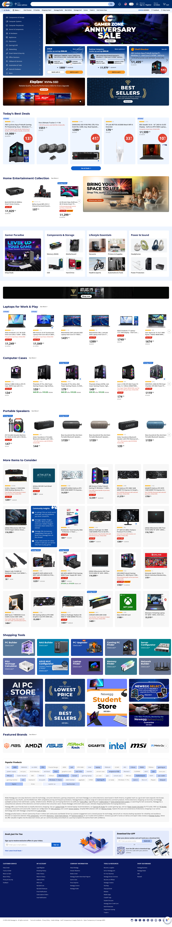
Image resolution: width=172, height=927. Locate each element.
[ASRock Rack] (75, 746)
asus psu (162, 771)
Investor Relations (75, 871)
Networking (13, 49)
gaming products (77, 816)
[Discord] (164, 920)
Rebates (106, 891)
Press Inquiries (74, 882)
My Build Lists (40, 885)
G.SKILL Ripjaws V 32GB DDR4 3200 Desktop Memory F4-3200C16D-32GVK (15, 489)
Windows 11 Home (55, 780)
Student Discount (108, 900)
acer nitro (79, 771)
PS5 (43, 767)
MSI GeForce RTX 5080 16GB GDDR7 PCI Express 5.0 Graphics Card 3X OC (128, 489)
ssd (72, 767)
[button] (21, 4)
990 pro (9, 776)
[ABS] (12, 746)
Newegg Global (141, 871)
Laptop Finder (60, 807)
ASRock (51, 776)
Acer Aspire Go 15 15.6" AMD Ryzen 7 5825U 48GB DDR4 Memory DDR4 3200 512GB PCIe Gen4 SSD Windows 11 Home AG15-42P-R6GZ (156, 334)
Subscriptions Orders (42, 894)
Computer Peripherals (16, 25)
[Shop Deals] (23, 255)
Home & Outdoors (15, 69)
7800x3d (107, 767)
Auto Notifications (41, 897)
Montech (127, 771)
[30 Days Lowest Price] (65, 690)
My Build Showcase (42, 888)
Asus (56, 771)
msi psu (23, 771)
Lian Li (135, 780)
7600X (142, 767)
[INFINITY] (44, 92)
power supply (11, 771)
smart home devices (61, 816)
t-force (133, 767)
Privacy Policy (46, 920)
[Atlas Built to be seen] (86, 293)
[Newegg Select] (149, 690)
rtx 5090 (34, 767)
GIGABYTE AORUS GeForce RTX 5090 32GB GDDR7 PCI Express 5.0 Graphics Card (71, 489)
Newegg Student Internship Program (80, 876)
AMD (15, 767)
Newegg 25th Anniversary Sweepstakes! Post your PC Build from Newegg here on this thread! (44, 534)
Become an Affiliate (109, 879)
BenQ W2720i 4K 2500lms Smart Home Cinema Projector (13, 203)
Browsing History (41, 871)
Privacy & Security (8, 879)
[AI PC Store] (23, 703)
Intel (89, 767)
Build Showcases (108, 906)
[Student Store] (107, 703)
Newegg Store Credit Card (111, 903)
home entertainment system (120, 802)
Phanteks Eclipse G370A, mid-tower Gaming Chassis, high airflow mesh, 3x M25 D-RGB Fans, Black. (99, 385)
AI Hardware (13, 33)
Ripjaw (153, 780)
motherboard (140, 776)
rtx (8, 767)
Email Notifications (42, 891)
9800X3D (24, 767)
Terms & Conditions (35, 920)
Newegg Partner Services (111, 876)
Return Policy (6, 876)
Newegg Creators (109, 882)
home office (84, 802)
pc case (98, 776)
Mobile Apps (107, 894)
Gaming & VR (13, 45)
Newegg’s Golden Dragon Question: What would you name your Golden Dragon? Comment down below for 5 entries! (44, 524)
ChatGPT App (107, 897)
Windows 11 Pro (123, 780)
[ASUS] (54, 746)
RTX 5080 (80, 767)
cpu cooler (161, 776)
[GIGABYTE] (96, 746)
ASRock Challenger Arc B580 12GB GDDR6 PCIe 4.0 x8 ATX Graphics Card (98, 531)
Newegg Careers (75, 885)
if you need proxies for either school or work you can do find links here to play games (45, 543)
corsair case (100, 771)
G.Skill (117, 767)
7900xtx (150, 767)
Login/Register (41, 868)
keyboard (32, 780)
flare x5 (144, 780)
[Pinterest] (152, 920)
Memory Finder (106, 809)
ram (23, 780)
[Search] (111, 4)
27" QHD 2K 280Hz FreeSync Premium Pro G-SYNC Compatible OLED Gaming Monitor (126, 531)
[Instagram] (144, 920)
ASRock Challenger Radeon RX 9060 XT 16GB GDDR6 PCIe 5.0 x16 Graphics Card (71, 616)
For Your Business (109, 873)
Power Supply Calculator (135, 807)
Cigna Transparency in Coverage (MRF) (94, 920)
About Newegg (74, 868)
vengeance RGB (114, 771)
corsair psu (117, 776)
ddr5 (146, 771)
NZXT (151, 776)
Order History (40, 873)
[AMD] (33, 746)
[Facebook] (135, 920)
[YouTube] (156, 920)
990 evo (128, 776)
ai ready (111, 780)
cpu (153, 771)
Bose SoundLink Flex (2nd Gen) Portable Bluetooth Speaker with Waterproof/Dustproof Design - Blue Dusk (155, 436)
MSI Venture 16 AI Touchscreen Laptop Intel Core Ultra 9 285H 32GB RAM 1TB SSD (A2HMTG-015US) (43, 334)
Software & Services (15, 61)
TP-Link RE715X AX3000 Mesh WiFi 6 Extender (119, 126)
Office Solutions (14, 57)
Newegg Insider (74, 888)
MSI (125, 767)
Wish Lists (39, 882)
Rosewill (139, 876)
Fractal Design (53, 767)
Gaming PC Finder (99, 807)
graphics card (66, 771)
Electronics (12, 41)
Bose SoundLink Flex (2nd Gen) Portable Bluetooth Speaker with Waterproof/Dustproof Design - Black (71, 436)
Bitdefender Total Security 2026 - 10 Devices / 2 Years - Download (72, 531)
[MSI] (138, 746)
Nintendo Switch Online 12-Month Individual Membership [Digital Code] (155, 574)
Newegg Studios (154, 816)
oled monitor (70, 780)
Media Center (74, 873)
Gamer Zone (73, 879)
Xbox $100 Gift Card (123, 615)
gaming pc (161, 767)
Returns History (41, 876)
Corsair (74, 776)
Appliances (12, 37)
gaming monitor (12, 780)
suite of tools (41, 811)
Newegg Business (142, 868)
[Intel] (117, 746)
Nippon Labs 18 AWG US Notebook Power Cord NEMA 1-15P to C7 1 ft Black (15, 572)
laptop (98, 767)
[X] (140, 920)
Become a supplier (109, 868)
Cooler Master (21, 776)
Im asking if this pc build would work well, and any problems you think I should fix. (45, 514)
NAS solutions (55, 809)
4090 (64, 767)
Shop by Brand (108, 888)
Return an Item (7, 873)
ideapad (162, 780)
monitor (89, 771)
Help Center (6, 868)
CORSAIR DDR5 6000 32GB (97, 615)
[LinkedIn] (148, 920)
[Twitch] (160, 920)
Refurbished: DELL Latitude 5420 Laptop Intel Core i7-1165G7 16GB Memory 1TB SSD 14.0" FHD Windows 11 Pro (99, 334)
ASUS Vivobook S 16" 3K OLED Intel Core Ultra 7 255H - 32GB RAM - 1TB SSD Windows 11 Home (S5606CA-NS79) (15, 334)
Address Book (40, 879)
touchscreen (71, 784)
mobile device (103, 802)
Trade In (106, 912)
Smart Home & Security (16, 53)
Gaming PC (100, 780)
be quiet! (42, 780)
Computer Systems (15, 21)
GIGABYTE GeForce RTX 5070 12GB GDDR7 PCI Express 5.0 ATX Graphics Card (154, 489)
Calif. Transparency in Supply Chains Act (71, 920)
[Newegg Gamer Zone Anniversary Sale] (107, 29)
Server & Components (16, 29)
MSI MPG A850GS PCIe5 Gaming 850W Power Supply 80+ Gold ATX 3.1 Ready (71, 574)
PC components (33, 816)
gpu (107, 776)
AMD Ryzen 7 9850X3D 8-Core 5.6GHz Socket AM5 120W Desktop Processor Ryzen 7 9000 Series (15, 616)
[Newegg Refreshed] (149, 715)
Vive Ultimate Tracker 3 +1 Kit (50, 123)
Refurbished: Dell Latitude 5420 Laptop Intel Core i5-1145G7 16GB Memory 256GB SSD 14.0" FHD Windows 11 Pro (72, 334)
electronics (50, 816)
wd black (47, 771)
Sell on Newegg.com (109, 871)
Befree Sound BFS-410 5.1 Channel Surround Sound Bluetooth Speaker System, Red (41, 205)
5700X (91, 780)
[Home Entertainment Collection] (126, 194)
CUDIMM (137, 771)
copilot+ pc (52, 784)
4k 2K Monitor (34, 771)
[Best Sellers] (128, 92)
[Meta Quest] (159, 746)
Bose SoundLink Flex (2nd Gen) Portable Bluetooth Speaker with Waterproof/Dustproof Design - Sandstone (99, 436)
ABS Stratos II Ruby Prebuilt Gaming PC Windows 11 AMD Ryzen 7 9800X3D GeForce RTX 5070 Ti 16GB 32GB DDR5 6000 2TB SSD (99, 487)
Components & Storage (16, 17)
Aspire (14, 784)
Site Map (106, 885)
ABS (32, 776)
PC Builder (163, 807)
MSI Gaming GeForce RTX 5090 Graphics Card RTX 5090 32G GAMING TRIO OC (43, 616)
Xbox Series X (63, 776)
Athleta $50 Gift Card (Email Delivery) (42, 487)
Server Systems (74, 809)
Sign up (56, 845)
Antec (33, 784)
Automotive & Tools (15, 65)
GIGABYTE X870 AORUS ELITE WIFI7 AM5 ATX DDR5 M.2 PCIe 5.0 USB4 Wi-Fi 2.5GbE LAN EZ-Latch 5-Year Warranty (43, 574)
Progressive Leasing (109, 909)
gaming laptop (87, 776)
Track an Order (7, 871)
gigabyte (82, 780)
